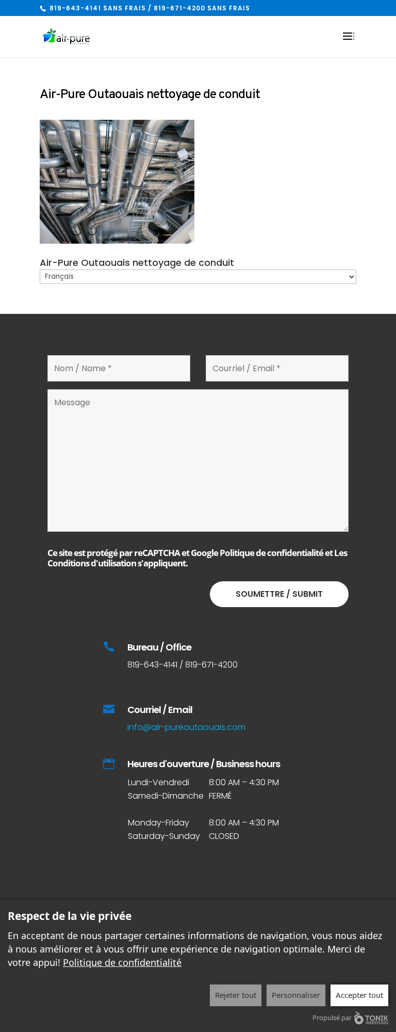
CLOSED (224, 836)
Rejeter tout (235, 995)
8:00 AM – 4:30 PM (242, 823)
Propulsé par (332, 1017)
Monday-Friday (158, 823)
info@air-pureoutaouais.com (186, 727)
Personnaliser (296, 995)
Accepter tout (359, 995)
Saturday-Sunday (164, 836)
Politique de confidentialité (271, 553)
